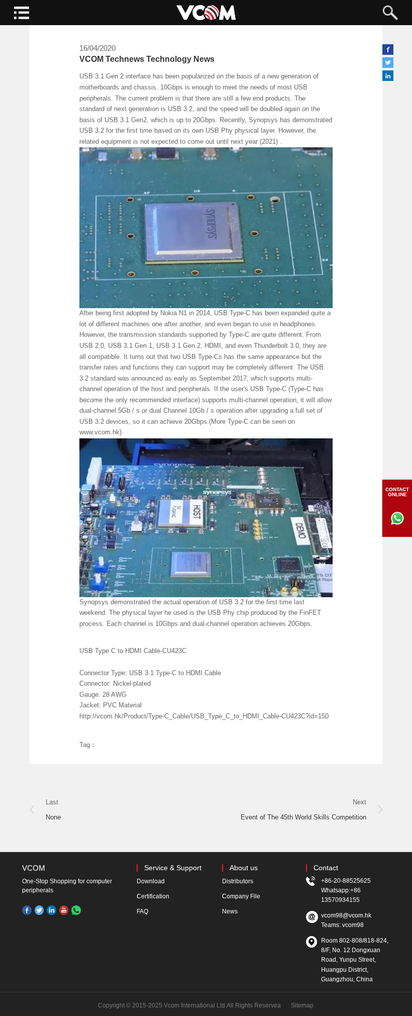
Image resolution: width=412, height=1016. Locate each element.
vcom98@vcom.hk (346, 915)
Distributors (237, 881)
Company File (241, 896)
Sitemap (302, 1005)
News (230, 911)
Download (151, 881)
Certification (153, 896)
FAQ (142, 911)
